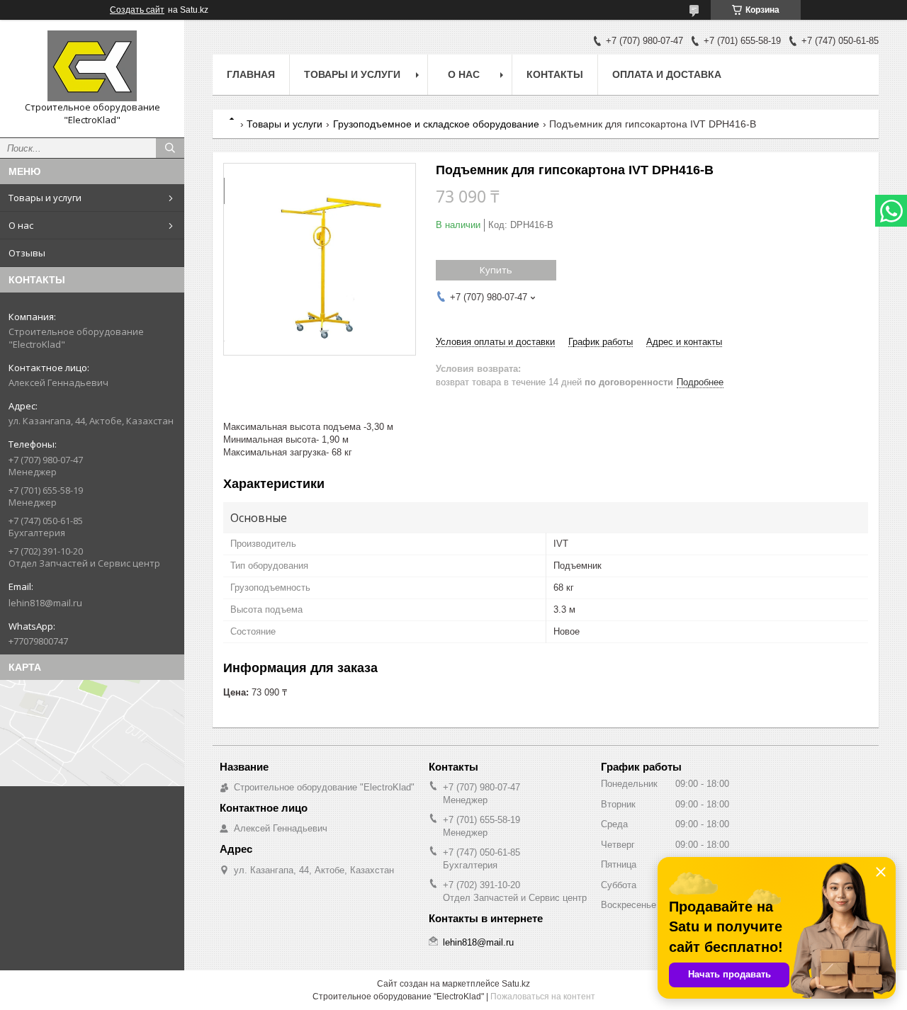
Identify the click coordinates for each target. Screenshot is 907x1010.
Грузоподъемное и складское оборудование (436, 124)
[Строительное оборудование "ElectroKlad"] (92, 65)
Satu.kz (516, 984)
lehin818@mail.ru (45, 602)
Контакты (554, 74)
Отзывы (27, 252)
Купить (496, 269)
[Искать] (170, 148)
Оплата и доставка (666, 74)
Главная (251, 74)
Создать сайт (137, 10)
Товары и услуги (45, 197)
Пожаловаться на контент (542, 997)
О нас (21, 225)
